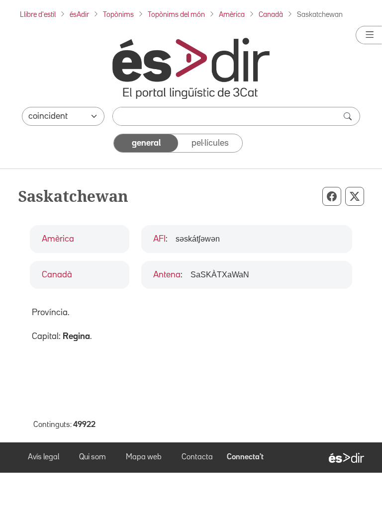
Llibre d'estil (38, 14)
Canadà (271, 14)
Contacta (197, 457)
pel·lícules (210, 143)
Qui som (92, 457)
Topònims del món (176, 14)
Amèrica (232, 14)
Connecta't (245, 457)
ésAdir (79, 14)
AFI (159, 239)
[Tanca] (369, 35)
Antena (167, 275)
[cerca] (349, 116)
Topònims (118, 14)
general (146, 143)
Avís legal (43, 457)
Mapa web (144, 457)
